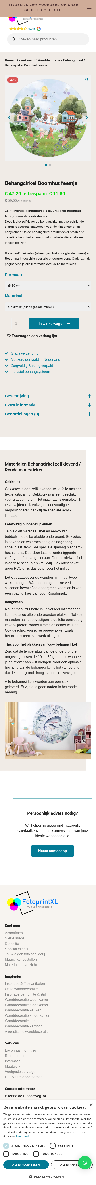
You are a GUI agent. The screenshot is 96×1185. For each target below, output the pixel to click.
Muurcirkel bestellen (21, 959)
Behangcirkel (73, 60)
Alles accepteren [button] (26, 1164)
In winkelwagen (52, 324)
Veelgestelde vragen (21, 1072)
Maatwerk (12, 1066)
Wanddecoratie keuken (23, 1010)
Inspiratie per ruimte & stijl (25, 994)
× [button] (91, 1105)
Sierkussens (15, 938)
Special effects (16, 949)
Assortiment (25, 60)
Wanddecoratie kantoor (23, 1026)
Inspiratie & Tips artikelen (25, 983)
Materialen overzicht (21, 965)
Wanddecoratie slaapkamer (26, 1005)
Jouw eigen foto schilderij (25, 954)
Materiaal (13, 296)
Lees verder (23, 1136)
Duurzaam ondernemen (23, 1077)
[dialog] (48, 1142)
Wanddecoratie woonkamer (26, 1000)
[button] (87, 79)
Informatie (13, 1061)
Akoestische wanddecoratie (27, 1032)
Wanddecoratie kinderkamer (27, 1015)
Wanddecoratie (49, 60)
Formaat (13, 275)
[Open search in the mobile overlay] (48, 39)
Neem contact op (52, 851)
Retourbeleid (15, 1056)
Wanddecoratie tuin (20, 1021)
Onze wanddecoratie (21, 989)
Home (9, 60)
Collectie (12, 943)
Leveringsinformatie (20, 1050)
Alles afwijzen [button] (71, 1164)
